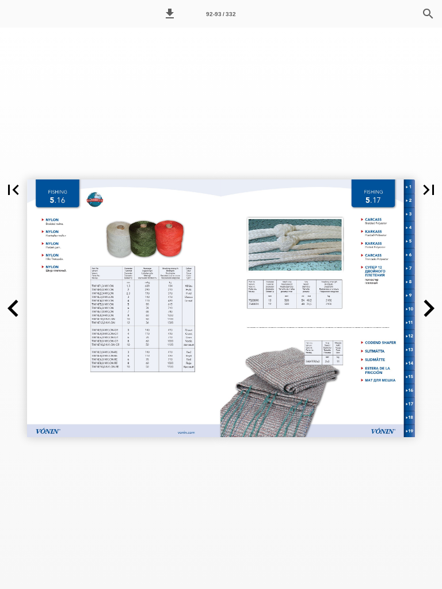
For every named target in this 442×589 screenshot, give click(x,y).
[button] (170, 14)
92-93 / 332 (221, 14)
